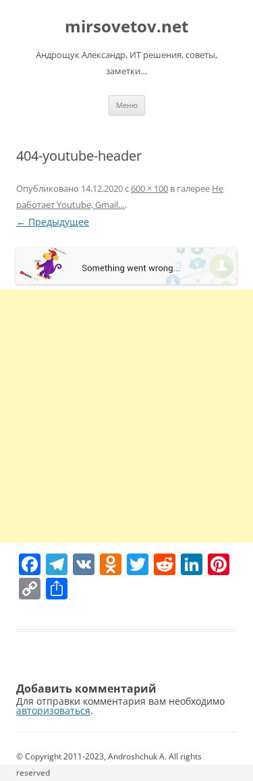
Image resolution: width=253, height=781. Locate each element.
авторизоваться (53, 710)
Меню (127, 105)
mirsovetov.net (126, 26)
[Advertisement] (126, 416)
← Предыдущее (52, 221)
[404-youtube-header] (126, 266)
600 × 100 (149, 188)
